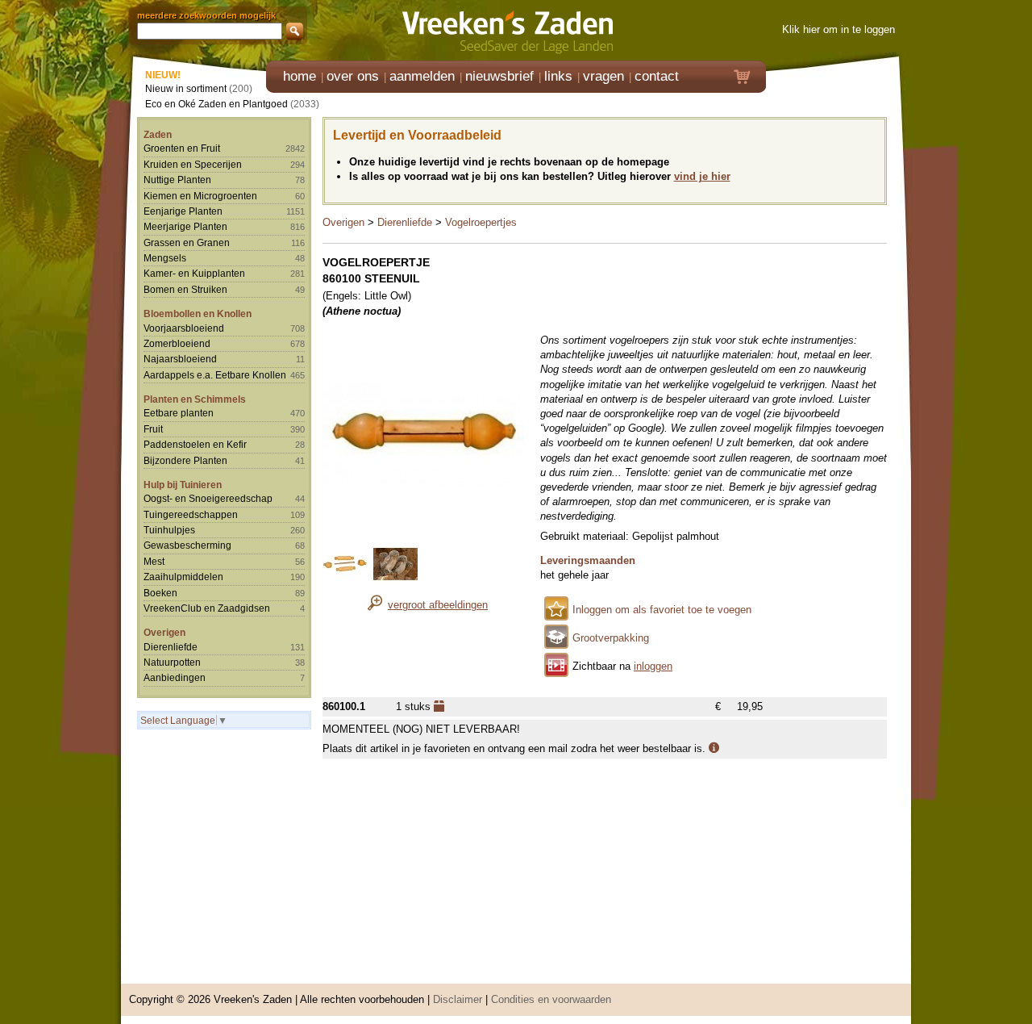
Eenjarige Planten (183, 211)
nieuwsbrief (499, 76)
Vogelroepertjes (481, 222)
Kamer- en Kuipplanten (194, 273)
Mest (154, 561)
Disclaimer (457, 999)
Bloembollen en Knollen (198, 313)
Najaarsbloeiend (180, 358)
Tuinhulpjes (169, 530)
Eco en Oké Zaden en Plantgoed (216, 103)
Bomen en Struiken (185, 289)
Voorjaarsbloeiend (184, 328)
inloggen (653, 666)
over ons (353, 76)
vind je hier (702, 176)
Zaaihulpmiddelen (183, 576)
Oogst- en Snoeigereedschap (208, 498)
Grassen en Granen (187, 242)
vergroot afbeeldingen (438, 605)
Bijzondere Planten (185, 460)
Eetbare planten (179, 413)
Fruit (153, 429)
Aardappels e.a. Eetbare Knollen (215, 375)
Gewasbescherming (187, 545)
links (558, 76)
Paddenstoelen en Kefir (195, 444)
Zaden (158, 134)
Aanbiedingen (175, 677)
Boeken (160, 592)
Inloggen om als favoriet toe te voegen (661, 610)
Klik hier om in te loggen (838, 29)
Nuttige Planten (177, 179)
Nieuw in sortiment (186, 88)
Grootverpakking (610, 638)
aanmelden (422, 76)
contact (657, 76)
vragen (603, 76)
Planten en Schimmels (195, 399)
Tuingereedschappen (191, 514)
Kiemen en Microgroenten (200, 195)
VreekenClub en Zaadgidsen (207, 608)
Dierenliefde (171, 647)
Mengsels (165, 258)
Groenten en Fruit (182, 148)
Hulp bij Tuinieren (183, 484)
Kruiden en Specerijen (193, 164)
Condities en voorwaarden (551, 999)
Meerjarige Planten (185, 226)
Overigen (164, 632)
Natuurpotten (172, 662)
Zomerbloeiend (177, 343)
